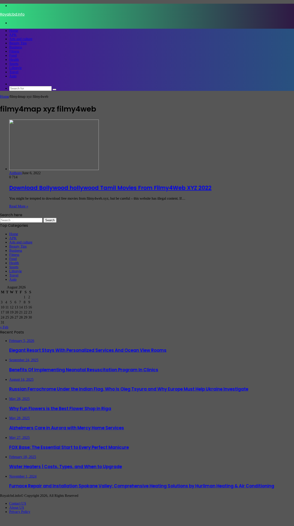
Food (13, 55)
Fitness (14, 51)
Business (15, 47)
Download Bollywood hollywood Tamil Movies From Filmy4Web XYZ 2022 (110, 188)
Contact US (17, 503)
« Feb (4, 327)
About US (16, 507)
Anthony (15, 173)
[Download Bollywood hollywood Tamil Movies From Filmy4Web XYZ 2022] (54, 169)
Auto (13, 76)
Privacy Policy (19, 512)
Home (13, 31)
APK (13, 35)
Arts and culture (20, 39)
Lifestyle (15, 68)
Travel (13, 72)
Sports (13, 64)
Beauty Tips (18, 43)
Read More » (18, 206)
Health (14, 60)
